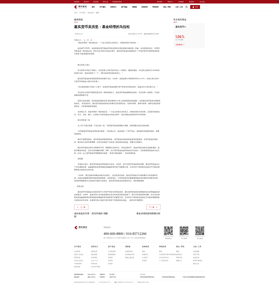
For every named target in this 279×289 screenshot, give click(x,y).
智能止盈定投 (129, 257)
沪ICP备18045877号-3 (105, 282)
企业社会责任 (78, 260)
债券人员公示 (91, 277)
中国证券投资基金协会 (168, 277)
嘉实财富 (96, 2)
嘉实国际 (76, 2)
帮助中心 (170, 2)
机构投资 (145, 7)
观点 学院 (167, 7)
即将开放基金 (197, 260)
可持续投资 (78, 263)
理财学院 (179, 257)
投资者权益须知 (78, 274)
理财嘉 (134, 7)
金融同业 (145, 254)
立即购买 (178, 45)
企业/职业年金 (164, 257)
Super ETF (94, 260)
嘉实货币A (180, 27)
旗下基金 (124, 7)
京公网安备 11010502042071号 (125, 282)
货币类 (110, 260)
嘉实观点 (179, 254)
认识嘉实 (77, 251)
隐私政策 (76, 277)
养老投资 (155, 7)
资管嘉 (144, 260)
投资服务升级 (129, 254)
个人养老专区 (163, 260)
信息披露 (196, 251)
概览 (143, 251)
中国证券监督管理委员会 (147, 277)
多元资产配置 (95, 267)
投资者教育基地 (117, 2)
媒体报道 (91, 13)
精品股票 (94, 254)
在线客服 (181, 2)
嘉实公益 (105, 2)
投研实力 (113, 7)
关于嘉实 (103, 7)
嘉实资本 (86, 2)
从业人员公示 (91, 274)
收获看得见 (129, 251)
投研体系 (94, 251)
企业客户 (145, 257)
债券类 (110, 257)
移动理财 (159, 2)
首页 (93, 7)
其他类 (110, 263)
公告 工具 (179, 7)
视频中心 (179, 260)
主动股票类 (112, 251)
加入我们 (202, 2)
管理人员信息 (78, 254)
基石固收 (94, 257)
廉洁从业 (196, 263)
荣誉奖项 (77, 257)
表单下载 (196, 254)
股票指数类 (112, 254)
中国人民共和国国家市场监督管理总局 (194, 277)
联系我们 (191, 2)
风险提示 (102, 274)
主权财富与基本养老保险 (167, 254)
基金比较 (196, 257)
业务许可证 (112, 277)
